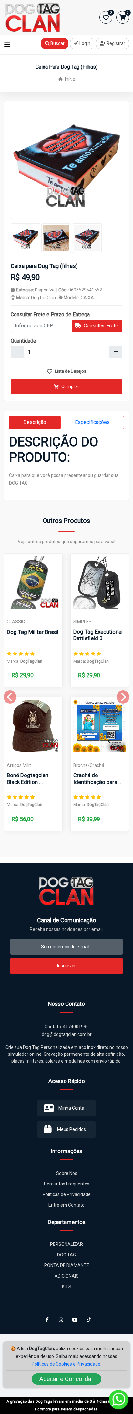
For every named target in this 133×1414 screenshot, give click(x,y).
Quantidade (23, 341)
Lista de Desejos (70, 371)
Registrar (115, 43)
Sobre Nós (66, 1173)
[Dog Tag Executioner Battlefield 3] (99, 582)
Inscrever (66, 965)
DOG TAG (66, 1254)
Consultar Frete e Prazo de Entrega (50, 314)
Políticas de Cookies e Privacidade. (66, 1363)
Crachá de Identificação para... (97, 778)
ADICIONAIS (67, 1276)
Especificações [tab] (92, 422)
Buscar (57, 43)
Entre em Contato (66, 1205)
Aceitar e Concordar (66, 1379)
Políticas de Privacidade (67, 1194)
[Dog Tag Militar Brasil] (33, 582)
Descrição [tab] (34, 422)
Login (84, 43)
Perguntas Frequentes (66, 1183)
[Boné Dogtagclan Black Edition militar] (33, 726)
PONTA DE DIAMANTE (66, 1265)
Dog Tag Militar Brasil (32, 632)
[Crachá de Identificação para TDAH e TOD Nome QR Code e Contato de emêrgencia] (99, 726)
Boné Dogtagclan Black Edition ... (27, 778)
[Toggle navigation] (7, 44)
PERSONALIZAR (66, 1244)
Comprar (69, 386)
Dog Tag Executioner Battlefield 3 (98, 635)
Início (69, 79)
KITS (66, 1286)
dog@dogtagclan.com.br (67, 1034)
